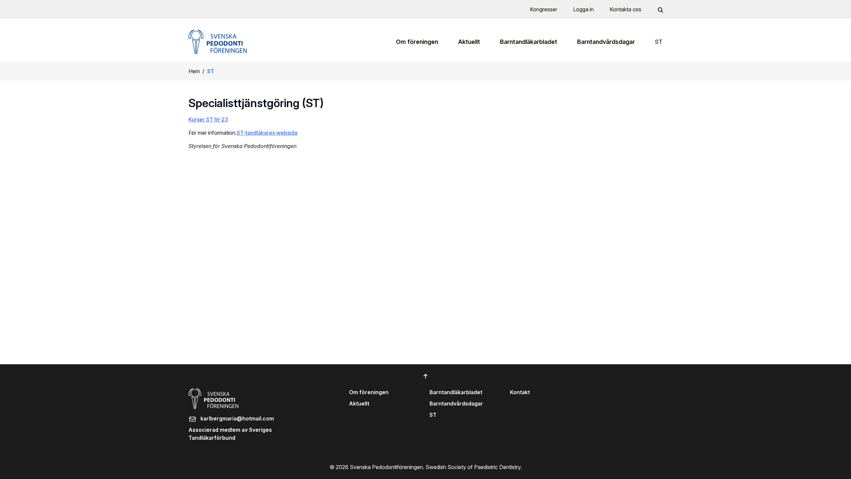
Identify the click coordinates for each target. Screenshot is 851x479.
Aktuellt (359, 403)
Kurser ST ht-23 (208, 119)
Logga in (583, 9)
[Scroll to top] (425, 376)
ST (432, 414)
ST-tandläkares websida (267, 132)
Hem (194, 71)
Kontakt (520, 392)
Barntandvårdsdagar (456, 403)
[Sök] (660, 9)
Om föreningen (369, 392)
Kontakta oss (625, 9)
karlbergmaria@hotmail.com (237, 418)
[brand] (217, 42)
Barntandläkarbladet (455, 392)
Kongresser (543, 9)
